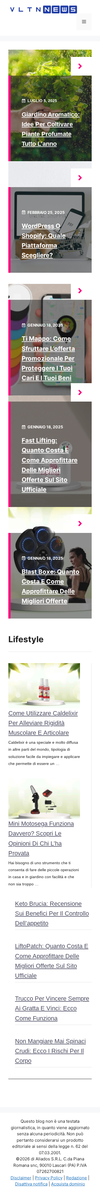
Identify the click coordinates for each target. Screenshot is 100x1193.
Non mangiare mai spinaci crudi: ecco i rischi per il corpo (50, 1051)
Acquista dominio (68, 1184)
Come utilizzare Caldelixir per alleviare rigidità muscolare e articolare (43, 723)
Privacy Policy (48, 1177)
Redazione (76, 1177)
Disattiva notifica (31, 1184)
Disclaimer (21, 1177)
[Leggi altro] (81, 66)
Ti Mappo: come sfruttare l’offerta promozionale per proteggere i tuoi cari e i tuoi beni (48, 358)
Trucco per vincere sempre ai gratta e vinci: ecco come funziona (52, 1008)
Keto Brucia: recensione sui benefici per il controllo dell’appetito (52, 913)
